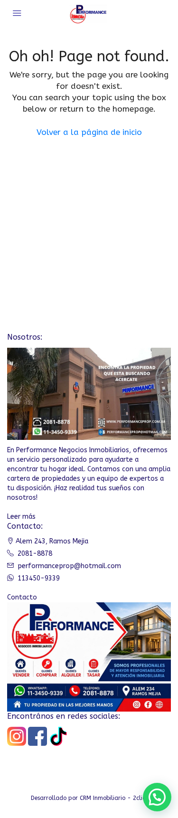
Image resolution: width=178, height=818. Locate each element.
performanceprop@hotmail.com (69, 566)
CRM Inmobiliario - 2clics (114, 798)
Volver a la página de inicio (89, 132)
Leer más (21, 517)
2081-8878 (35, 554)
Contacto (22, 597)
